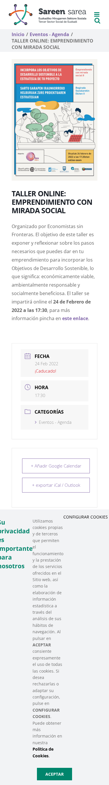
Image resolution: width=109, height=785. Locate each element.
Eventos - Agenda (55, 422)
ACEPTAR (54, 774)
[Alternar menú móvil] (97, 14)
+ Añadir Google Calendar (56, 466)
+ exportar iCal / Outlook (56, 485)
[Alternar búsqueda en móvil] (97, 20)
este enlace (75, 318)
